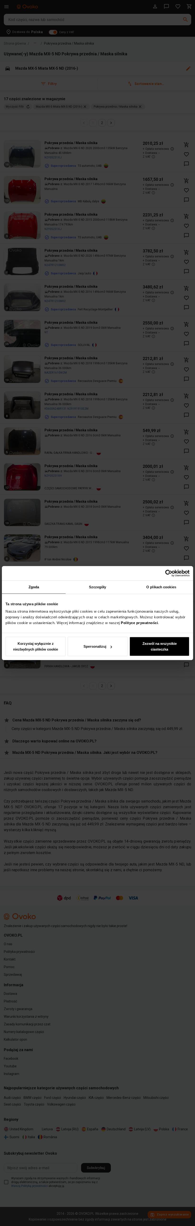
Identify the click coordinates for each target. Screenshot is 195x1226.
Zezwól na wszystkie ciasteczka (159, 646)
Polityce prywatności (139, 623)
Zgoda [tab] (34, 587)
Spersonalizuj (94, 646)
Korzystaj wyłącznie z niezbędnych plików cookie (35, 646)
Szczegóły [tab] (97, 587)
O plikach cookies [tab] (161, 587)
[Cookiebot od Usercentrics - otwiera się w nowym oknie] (169, 573)
